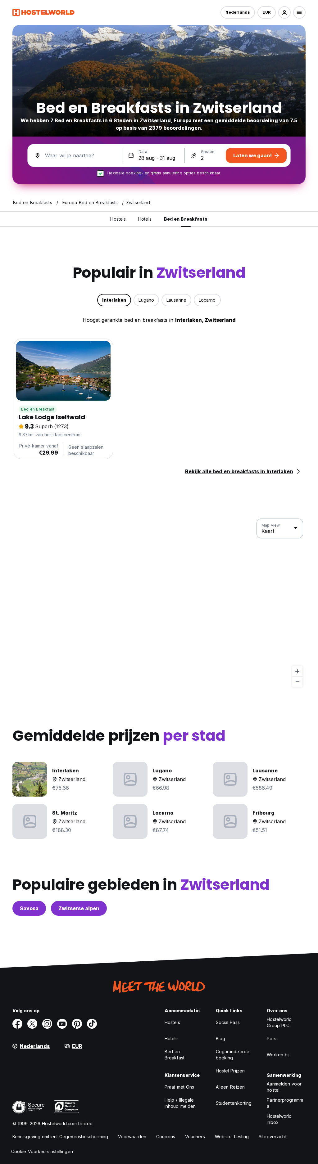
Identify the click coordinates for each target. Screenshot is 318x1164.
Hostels (172, 1022)
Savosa (29, 908)
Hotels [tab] (145, 219)
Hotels (171, 1038)
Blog (220, 1038)
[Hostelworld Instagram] (47, 1024)
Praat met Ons (179, 1087)
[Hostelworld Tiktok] (92, 1024)
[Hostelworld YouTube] (62, 1024)
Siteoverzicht (272, 1136)
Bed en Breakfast (37, 409)
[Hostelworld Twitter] (32, 1024)
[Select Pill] (284, 12)
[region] (159, 603)
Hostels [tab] (118, 219)
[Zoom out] (297, 681)
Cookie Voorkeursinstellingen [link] (42, 1151)
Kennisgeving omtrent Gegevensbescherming (60, 1136)
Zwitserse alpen (78, 908)
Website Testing (232, 1136)
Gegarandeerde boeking (232, 1054)
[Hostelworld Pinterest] (77, 1024)
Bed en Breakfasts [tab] (186, 219)
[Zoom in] (297, 671)
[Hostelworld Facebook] (17, 1024)
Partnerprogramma (285, 1103)
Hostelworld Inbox (279, 1119)
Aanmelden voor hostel (284, 1087)
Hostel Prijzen (230, 1070)
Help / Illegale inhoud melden (180, 1103)
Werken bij (278, 1054)
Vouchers (195, 1136)
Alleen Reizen (230, 1087)
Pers (271, 1038)
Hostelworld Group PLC (279, 1022)
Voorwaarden (132, 1136)
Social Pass (228, 1022)
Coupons (165, 1136)
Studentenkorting (234, 1103)
